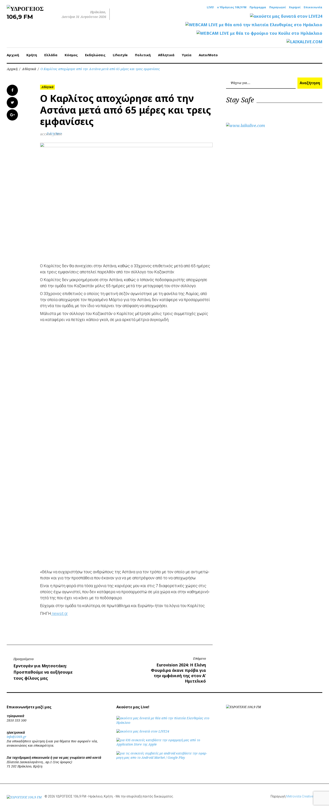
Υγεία (186, 55)
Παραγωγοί (277, 7)
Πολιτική (143, 55)
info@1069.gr (16, 737)
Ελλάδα (50, 55)
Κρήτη (31, 55)
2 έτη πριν (54, 133)
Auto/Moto (208, 55)
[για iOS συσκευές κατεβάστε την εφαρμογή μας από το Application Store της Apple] (164, 744)
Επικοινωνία (313, 7)
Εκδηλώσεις (95, 55)
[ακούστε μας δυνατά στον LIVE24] (286, 16)
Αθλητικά (166, 55)
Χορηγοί (295, 7)
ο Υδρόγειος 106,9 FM (231, 7)
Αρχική (13, 55)
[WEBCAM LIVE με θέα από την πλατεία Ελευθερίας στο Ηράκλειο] (253, 25)
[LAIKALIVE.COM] (304, 42)
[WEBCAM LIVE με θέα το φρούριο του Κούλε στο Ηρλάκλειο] (259, 33)
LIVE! (210, 7)
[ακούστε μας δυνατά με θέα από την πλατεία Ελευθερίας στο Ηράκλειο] (164, 722)
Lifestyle (120, 55)
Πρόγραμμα (258, 7)
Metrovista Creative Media (304, 796)
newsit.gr (59, 613)
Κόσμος (71, 55)
